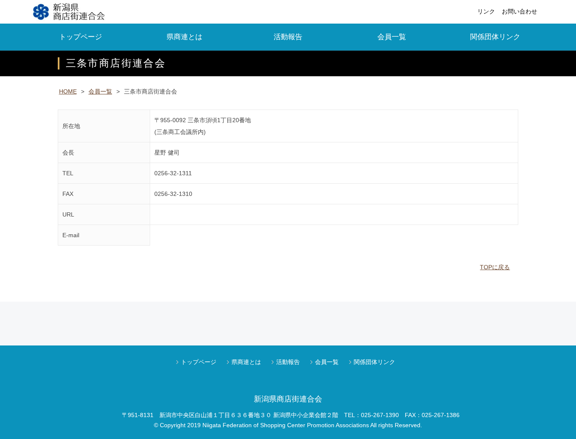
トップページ (80, 37)
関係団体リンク (495, 37)
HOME (68, 91)
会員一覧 (391, 37)
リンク (486, 11)
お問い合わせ (519, 11)
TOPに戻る (495, 267)
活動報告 (288, 37)
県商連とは (184, 37)
